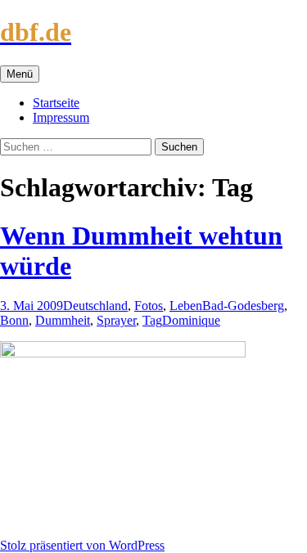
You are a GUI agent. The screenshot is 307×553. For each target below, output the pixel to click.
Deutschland (95, 305)
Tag (152, 320)
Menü (20, 74)
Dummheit (62, 320)
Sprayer (116, 320)
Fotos (148, 305)
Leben (185, 305)
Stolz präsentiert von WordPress (82, 545)
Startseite (56, 103)
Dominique (191, 320)
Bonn (14, 320)
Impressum (61, 117)
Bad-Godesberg (243, 305)
